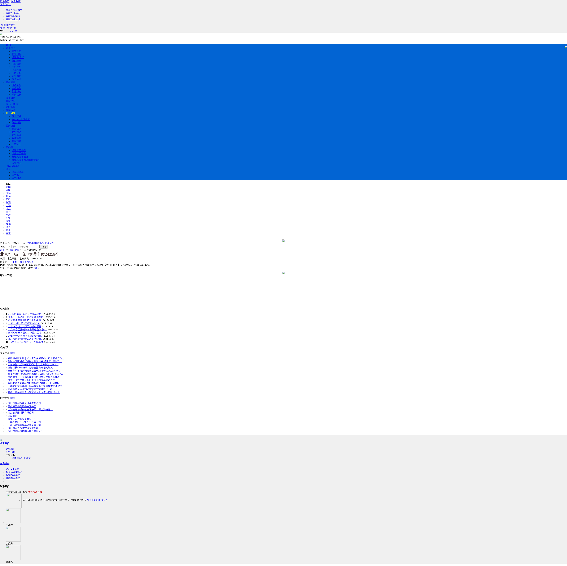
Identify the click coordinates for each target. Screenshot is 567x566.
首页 (2, 250)
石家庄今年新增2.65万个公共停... (25, 320)
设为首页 (4, 1)
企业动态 (16, 132)
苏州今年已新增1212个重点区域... (25, 332)
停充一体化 (12, 104)
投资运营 (16, 79)
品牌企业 (10, 125)
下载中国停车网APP (22, 261)
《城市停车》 (13, 166)
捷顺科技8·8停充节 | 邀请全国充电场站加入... (31, 367)
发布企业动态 (13, 13)
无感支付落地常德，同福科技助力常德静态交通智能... (36, 386)
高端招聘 (16, 141)
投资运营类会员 (14, 472)
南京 (8, 233)
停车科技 (16, 70)
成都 (8, 224)
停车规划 (16, 54)
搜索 (44, 247)
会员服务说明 (8, 24)
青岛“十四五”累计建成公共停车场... (26, 317)
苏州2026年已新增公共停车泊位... (25, 314)
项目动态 (16, 63)
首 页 (9, 45)
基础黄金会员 (13, 478)
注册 (35, 268)
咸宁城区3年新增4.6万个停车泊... (25, 339)
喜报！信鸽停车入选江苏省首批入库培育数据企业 (34, 392)
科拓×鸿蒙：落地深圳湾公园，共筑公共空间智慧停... (35, 374)
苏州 (8, 221)
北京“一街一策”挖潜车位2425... (24, 323)
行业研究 (10, 113)
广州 (8, 218)
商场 (8, 193)
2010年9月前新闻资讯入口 (40, 243)
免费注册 (11, 28)
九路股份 (12, 415)
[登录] (17, 268)
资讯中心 (10, 48)
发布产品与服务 (14, 10)
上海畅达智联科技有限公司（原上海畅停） (30, 409)
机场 (8, 196)
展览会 (15, 175)
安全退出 (13, 31)
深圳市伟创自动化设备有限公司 (24, 403)
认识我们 (10, 449)
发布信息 (5, 4)
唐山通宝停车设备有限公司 (22, 406)
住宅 (8, 202)
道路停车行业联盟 (21, 458)
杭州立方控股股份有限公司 (22, 419)
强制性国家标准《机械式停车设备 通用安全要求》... (35, 361)
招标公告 (16, 85)
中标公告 (16, 88)
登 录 (2, 28)
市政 (8, 199)
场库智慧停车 (19, 153)
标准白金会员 (13, 475)
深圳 (8, 211)
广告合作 (10, 452)
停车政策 (16, 51)
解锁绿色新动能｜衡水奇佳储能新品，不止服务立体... (36, 358)
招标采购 (10, 82)
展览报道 (16, 178)
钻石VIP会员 (12, 469)
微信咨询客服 (35, 492)
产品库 (9, 147)
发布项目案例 (13, 16)
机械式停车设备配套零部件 (26, 159)
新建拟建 (16, 91)
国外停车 (16, 67)
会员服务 (4, 463)
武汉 (8, 227)
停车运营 (10, 110)
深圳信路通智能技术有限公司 (23, 428)
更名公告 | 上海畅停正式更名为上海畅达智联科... (33, 364)
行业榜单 (16, 116)
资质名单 (16, 138)
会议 (8, 169)
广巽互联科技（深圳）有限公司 (24, 422)
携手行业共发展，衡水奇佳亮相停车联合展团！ (32, 380)
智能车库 (10, 107)
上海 (8, 205)
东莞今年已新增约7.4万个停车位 (26, 342)
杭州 (8, 230)
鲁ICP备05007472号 (97, 500)
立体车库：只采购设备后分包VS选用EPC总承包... (34, 370)
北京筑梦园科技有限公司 (21, 412)
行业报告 (16, 122)
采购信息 (16, 94)
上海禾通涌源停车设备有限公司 (24, 425)
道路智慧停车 (19, 150)
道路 (8, 190)
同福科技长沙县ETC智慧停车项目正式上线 (30, 389)
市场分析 (16, 73)
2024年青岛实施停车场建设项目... (25, 335)
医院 (8, 187)
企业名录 (16, 135)
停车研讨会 (18, 172)
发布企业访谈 (13, 19)
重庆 (8, 215)
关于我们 (4, 443)
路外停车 (16, 60)
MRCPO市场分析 (21, 119)
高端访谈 (16, 128)
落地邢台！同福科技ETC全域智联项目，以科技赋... (34, 383)
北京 (8, 208)
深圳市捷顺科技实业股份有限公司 (25, 431)
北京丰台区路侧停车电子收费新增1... (27, 329)
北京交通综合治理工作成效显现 (24, 326)
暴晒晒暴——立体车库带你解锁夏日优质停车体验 (34, 377)
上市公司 (16, 144)
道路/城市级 (18, 57)
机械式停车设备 (20, 156)
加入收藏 (16, 1)
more (12, 353)
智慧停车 (10, 101)
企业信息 (16, 76)
